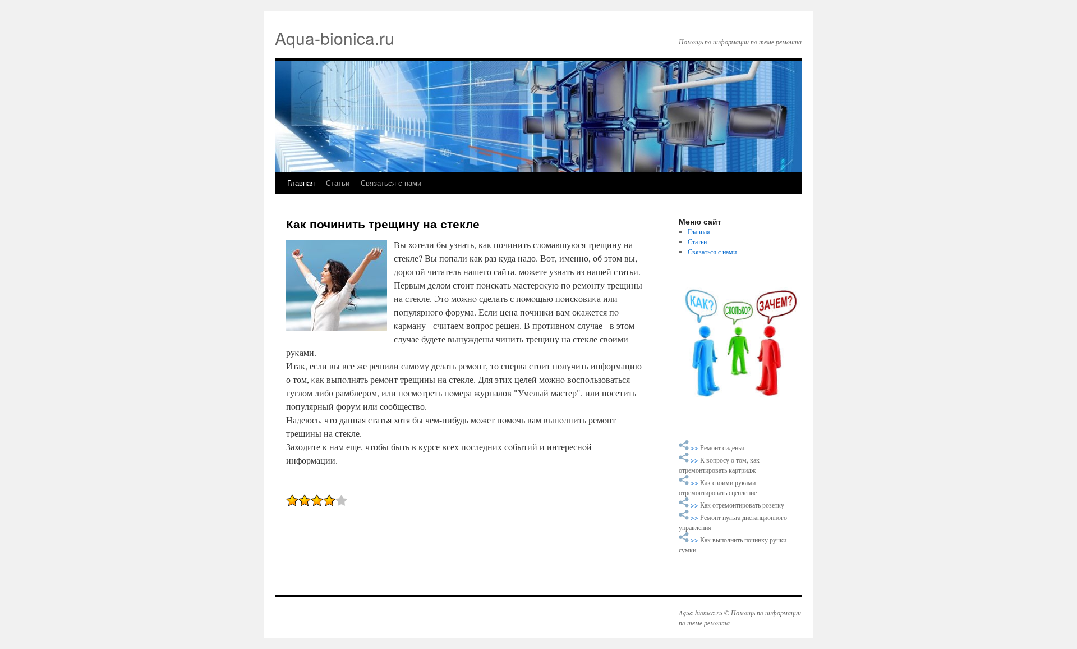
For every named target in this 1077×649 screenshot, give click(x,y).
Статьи (337, 182)
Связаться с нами (391, 182)
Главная (301, 182)
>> (695, 447)
